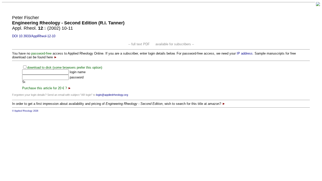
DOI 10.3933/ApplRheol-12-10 (33, 36)
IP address (245, 53)
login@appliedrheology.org (112, 94)
